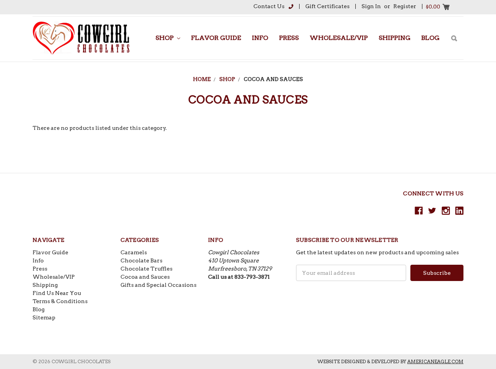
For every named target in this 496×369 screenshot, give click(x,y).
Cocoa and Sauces (273, 79)
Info (260, 37)
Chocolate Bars (141, 260)
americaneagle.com (435, 361)
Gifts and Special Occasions (158, 285)
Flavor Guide (216, 37)
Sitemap (44, 317)
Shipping (394, 37)
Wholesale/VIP (339, 37)
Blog (430, 37)
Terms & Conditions (60, 301)
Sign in (371, 6)
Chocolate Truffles (146, 269)
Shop (165, 37)
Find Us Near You (57, 293)
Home (202, 79)
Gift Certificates (327, 6)
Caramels (134, 252)
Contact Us (268, 6)
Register (404, 6)
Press (289, 37)
